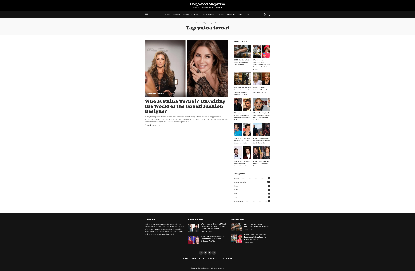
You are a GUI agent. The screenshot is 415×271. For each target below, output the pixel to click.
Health (236, 190)
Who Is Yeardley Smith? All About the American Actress (260, 90)
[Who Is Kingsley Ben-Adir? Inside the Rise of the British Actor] (261, 129)
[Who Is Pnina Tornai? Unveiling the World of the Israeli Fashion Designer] (186, 68)
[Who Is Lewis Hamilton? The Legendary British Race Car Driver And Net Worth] (261, 51)
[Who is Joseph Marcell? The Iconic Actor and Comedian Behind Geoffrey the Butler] (242, 78)
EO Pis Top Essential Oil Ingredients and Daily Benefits (241, 62)
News (235, 193)
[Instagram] (214, 253)
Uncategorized (238, 201)
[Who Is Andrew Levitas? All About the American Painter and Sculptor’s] (242, 104)
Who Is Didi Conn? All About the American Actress (261, 163)
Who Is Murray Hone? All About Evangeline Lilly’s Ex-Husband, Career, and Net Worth (213, 226)
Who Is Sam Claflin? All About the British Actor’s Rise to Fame (242, 163)
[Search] (268, 14)
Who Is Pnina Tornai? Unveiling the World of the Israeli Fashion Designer (185, 106)
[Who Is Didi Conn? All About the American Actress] (261, 152)
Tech (235, 197)
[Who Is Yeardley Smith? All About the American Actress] (261, 78)
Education (237, 186)
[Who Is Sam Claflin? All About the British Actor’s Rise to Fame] (242, 152)
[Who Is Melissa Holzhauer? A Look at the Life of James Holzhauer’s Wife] (193, 240)
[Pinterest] (210, 253)
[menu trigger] (147, 14)
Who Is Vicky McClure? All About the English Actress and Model (242, 140)
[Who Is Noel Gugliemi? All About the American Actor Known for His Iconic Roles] (261, 104)
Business (236, 178)
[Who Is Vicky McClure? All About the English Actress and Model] (242, 129)
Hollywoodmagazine (203, 268)
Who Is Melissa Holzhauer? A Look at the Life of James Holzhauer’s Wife (212, 238)
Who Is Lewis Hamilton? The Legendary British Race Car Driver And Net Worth (261, 64)
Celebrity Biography (155, 94)
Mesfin (149, 125)
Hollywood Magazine (207, 4)
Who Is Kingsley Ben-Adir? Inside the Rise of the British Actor (261, 140)
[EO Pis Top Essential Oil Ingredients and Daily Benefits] (242, 51)
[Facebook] (201, 253)
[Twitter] (205, 253)
